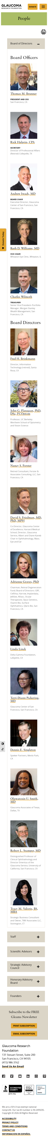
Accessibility (9, 1118)
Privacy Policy (10, 1122)
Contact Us (8, 1130)
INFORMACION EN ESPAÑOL (16, 1134)
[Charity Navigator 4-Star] (29, 1090)
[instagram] (36, 1076)
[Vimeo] (11, 1076)
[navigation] (24, 1126)
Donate (32, 6)
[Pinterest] (44, 1076)
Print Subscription (24, 1025)
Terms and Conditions (15, 1126)
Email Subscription (24, 1033)
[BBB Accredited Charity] (12, 1090)
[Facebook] (3, 1076)
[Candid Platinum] (41, 1090)
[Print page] (43, 31)
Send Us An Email (13, 1066)
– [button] (38, 43)
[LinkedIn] (28, 1076)
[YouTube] (20, 1076)
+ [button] (38, 936)
